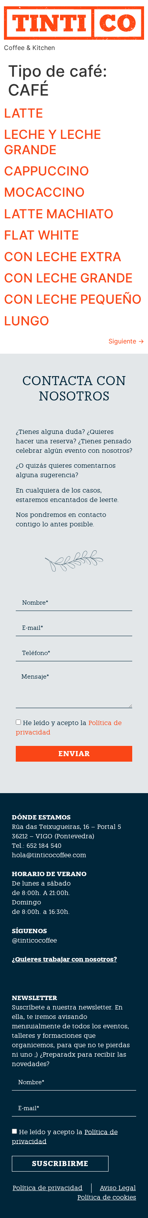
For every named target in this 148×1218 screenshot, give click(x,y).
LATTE (23, 113)
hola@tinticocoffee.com (49, 855)
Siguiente (126, 341)
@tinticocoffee (34, 940)
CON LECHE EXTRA (62, 256)
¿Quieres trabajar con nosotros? (64, 959)
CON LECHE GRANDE (68, 278)
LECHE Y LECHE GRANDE (52, 142)
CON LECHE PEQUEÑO (73, 299)
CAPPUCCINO (46, 171)
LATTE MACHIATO (59, 213)
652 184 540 (44, 845)
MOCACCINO (44, 192)
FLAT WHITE (41, 235)
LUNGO (26, 320)
